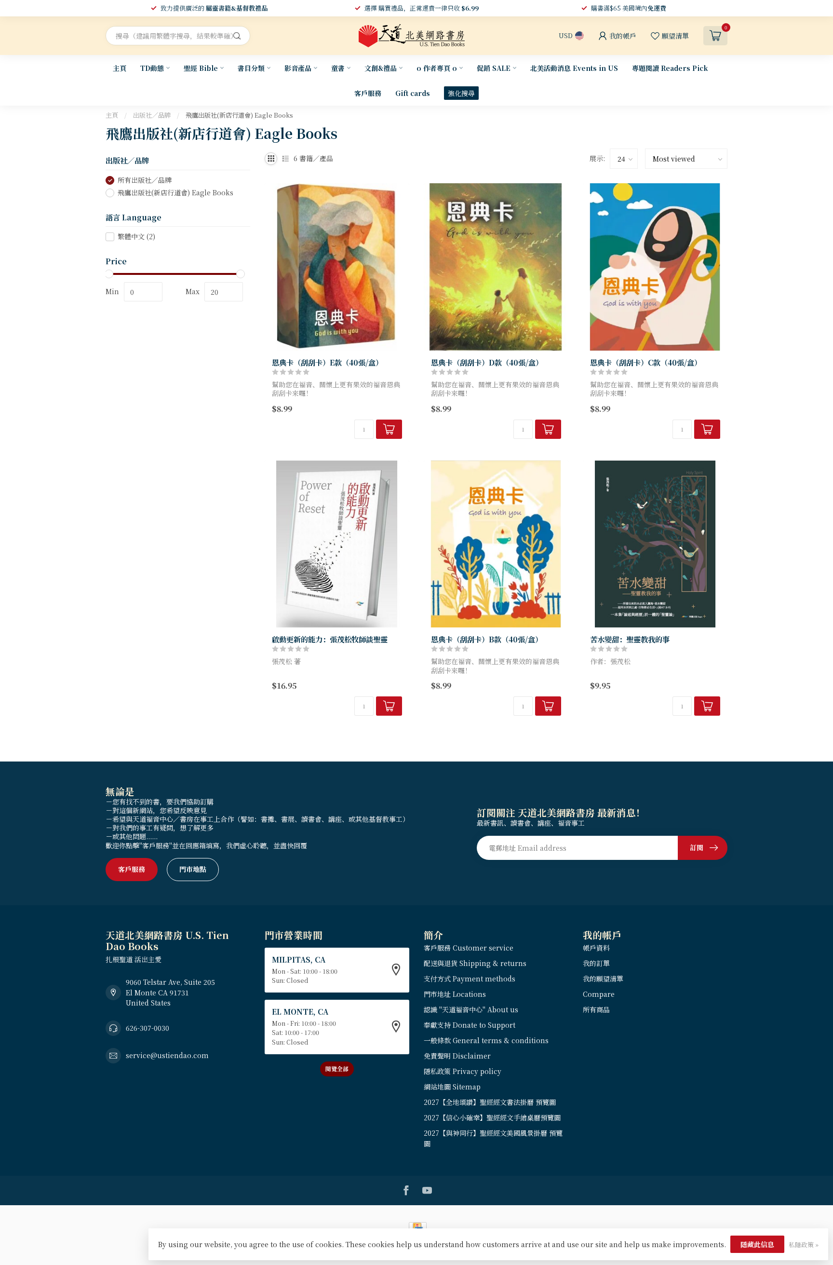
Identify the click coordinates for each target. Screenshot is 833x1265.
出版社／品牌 (152, 115)
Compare (599, 994)
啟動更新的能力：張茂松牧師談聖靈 (330, 639)
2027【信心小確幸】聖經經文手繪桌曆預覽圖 (492, 1117)
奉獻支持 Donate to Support (469, 1025)
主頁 (119, 68)
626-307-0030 (147, 1028)
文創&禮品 (380, 68)
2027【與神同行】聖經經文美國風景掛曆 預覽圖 (493, 1138)
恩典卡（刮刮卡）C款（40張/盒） (645, 362)
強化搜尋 (461, 93)
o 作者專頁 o (436, 68)
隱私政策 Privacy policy (462, 1071)
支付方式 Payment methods (469, 978)
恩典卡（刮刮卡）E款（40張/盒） (327, 362)
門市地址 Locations (455, 994)
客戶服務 (367, 93)
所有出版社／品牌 (145, 180)
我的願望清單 (603, 978)
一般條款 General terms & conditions (486, 1040)
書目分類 (251, 68)
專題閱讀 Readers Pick (670, 68)
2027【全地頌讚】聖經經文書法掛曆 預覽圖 (490, 1102)
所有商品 (596, 1009)
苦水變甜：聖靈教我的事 (630, 639)
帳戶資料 (596, 947)
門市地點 (192, 869)
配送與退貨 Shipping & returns (475, 963)
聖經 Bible (201, 68)
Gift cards (412, 93)
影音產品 (297, 68)
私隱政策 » (804, 1244)
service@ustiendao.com (167, 1055)
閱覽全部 (337, 1068)
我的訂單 (596, 963)
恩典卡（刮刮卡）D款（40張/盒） (487, 362)
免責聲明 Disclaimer (457, 1056)
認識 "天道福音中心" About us (471, 1009)
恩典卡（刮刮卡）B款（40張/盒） (486, 639)
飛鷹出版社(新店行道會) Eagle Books (239, 115)
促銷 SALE (494, 68)
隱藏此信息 (757, 1244)
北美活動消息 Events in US (574, 68)
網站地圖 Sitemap (452, 1086)
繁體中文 (136, 236)
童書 (338, 68)
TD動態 (152, 68)
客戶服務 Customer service (468, 947)
